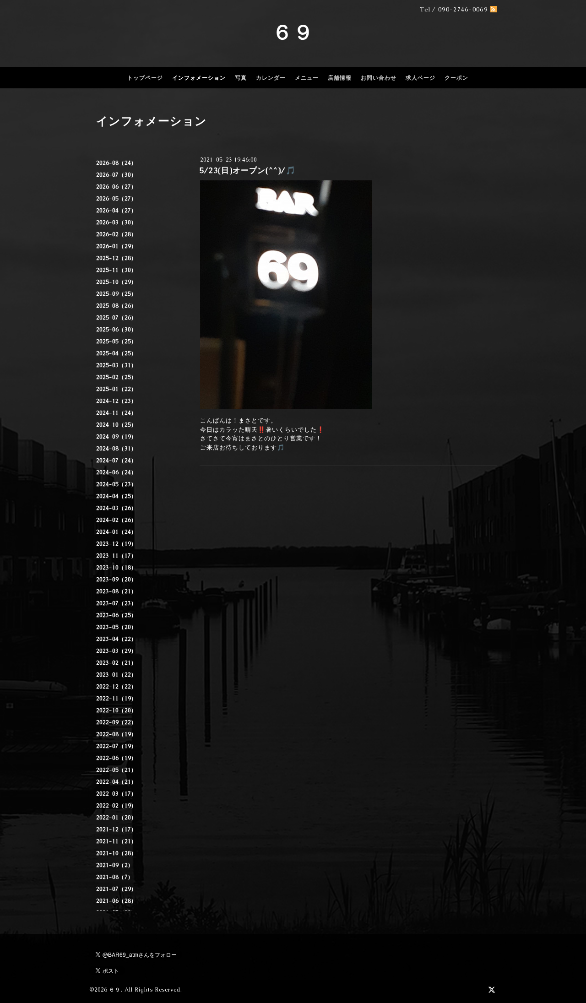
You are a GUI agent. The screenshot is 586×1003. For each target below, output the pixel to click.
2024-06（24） (116, 472)
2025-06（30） (116, 329)
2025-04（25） (116, 353)
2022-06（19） (116, 758)
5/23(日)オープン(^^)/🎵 (248, 170)
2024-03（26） (116, 508)
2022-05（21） (116, 770)
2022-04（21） (116, 782)
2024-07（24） (116, 460)
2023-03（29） (116, 651)
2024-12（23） (116, 401)
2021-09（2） (115, 865)
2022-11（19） (116, 698)
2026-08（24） (116, 163)
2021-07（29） (116, 889)
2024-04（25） (116, 496)
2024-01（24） (116, 532)
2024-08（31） (116, 448)
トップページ (145, 77)
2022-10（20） (116, 710)
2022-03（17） (116, 793)
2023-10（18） (116, 567)
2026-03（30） (116, 222)
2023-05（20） (116, 627)
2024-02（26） (116, 520)
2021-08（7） (115, 877)
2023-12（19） (116, 544)
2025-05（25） (116, 341)
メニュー (307, 77)
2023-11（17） (116, 555)
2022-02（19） (116, 805)
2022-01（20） (116, 817)
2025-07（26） (116, 317)
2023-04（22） (116, 639)
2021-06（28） (116, 901)
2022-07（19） (116, 746)
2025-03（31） (116, 365)
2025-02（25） (116, 377)
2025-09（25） (116, 294)
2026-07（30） (116, 175)
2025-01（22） (116, 389)
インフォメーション (199, 77)
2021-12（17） (116, 829)
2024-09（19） (116, 436)
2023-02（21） (116, 663)
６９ (293, 32)
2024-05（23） (116, 484)
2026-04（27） (116, 210)
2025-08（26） (116, 305)
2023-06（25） (116, 615)
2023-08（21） (116, 591)
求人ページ (420, 77)
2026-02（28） (116, 234)
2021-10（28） (116, 853)
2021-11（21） (116, 841)
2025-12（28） (116, 258)
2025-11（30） (116, 270)
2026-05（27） (116, 198)
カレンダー (271, 77)
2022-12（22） (116, 686)
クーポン (456, 77)
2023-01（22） (116, 674)
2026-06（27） (116, 186)
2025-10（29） (116, 282)
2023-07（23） (116, 603)
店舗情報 (340, 77)
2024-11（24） (116, 413)
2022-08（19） (116, 734)
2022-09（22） (116, 722)
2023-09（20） (116, 579)
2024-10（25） (116, 424)
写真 (241, 77)
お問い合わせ (378, 77)
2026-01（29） (116, 246)
